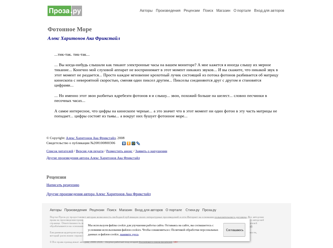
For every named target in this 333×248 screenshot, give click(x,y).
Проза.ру (209, 210)
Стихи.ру (193, 210)
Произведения (168, 10)
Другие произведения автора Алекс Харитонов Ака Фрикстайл (93, 158)
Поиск (208, 10)
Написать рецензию (62, 185)
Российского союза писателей (155, 242)
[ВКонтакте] (124, 143)
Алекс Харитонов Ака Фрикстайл (84, 38)
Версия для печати (90, 151)
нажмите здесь (129, 234)
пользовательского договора (230, 217)
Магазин (223, 10)
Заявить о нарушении (151, 151)
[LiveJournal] (138, 143)
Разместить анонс (119, 151)
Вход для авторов (269, 10)
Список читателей (59, 151)
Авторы (146, 10)
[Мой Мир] (133, 143)
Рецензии (192, 10)
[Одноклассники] (128, 143)
